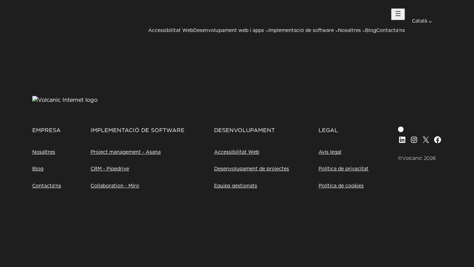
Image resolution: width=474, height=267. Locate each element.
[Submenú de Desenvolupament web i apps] (266, 30)
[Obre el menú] (398, 14)
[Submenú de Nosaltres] (363, 30)
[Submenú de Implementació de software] (336, 30)
